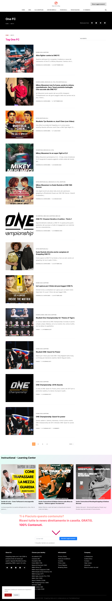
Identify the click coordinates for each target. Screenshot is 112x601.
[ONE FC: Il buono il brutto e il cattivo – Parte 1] (19, 223)
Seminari (34, 585)
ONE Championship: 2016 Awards (49, 385)
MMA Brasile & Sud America (40, 572)
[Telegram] (24, 567)
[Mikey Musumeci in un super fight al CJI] (19, 157)
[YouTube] (20, 567)
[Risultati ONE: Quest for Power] (19, 355)
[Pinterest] (100, 23)
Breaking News (62, 567)
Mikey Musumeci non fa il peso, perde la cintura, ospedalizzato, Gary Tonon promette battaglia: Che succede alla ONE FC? (55, 87)
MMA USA (57, 216)
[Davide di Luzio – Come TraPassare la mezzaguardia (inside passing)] (18, 481)
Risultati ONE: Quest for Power (48, 352)
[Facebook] (92, 23)
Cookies (60, 561)
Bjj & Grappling (39, 10)
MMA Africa (35, 567)
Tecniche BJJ (63, 10)
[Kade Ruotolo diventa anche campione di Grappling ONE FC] (19, 256)
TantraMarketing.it (74, 598)
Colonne (34, 559)
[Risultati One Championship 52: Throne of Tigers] (19, 322)
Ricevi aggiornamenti (98, 4)
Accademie (35, 556)
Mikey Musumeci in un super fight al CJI (52, 153)
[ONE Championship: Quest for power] (19, 421)
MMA (29, 10)
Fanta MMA (35, 563)
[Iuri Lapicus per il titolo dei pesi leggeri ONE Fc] (19, 289)
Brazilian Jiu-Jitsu (50, 82)
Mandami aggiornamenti (68, 538)
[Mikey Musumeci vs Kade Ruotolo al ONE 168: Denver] (19, 190)
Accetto (8, 595)
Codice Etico (88, 559)
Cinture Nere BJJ (51, 10)
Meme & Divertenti (37, 565)
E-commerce (86, 10)
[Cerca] (105, 10)
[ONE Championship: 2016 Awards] (19, 388)
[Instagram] (15, 567)
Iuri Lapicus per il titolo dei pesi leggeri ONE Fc (54, 286)
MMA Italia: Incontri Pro (39, 576)
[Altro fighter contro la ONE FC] (19, 59)
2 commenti (56, 428)
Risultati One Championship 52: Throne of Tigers (55, 318)
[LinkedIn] (104, 23)
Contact (86, 561)
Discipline (35, 561)
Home (23, 10)
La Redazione (88, 556)
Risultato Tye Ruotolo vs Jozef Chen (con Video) (55, 121)
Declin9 (16, 595)
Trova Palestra (75, 10)
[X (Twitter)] (96, 23)
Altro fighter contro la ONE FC (48, 55)
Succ (70, 444)
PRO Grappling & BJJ (61, 82)
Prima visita (61, 563)
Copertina (40, 216)
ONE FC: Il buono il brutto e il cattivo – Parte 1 (54, 219)
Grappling (40, 150)
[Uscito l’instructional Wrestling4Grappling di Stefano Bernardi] (93, 481)
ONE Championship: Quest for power (50, 417)
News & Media (40, 82)
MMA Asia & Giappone (43, 52)
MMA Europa (36, 574)
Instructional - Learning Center (18, 457)
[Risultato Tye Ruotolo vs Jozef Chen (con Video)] (19, 124)
